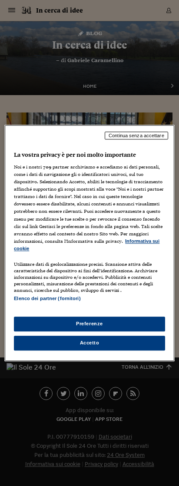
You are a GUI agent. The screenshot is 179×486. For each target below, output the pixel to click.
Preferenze (89, 323)
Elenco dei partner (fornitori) (47, 298)
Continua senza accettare (136, 135)
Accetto (89, 342)
